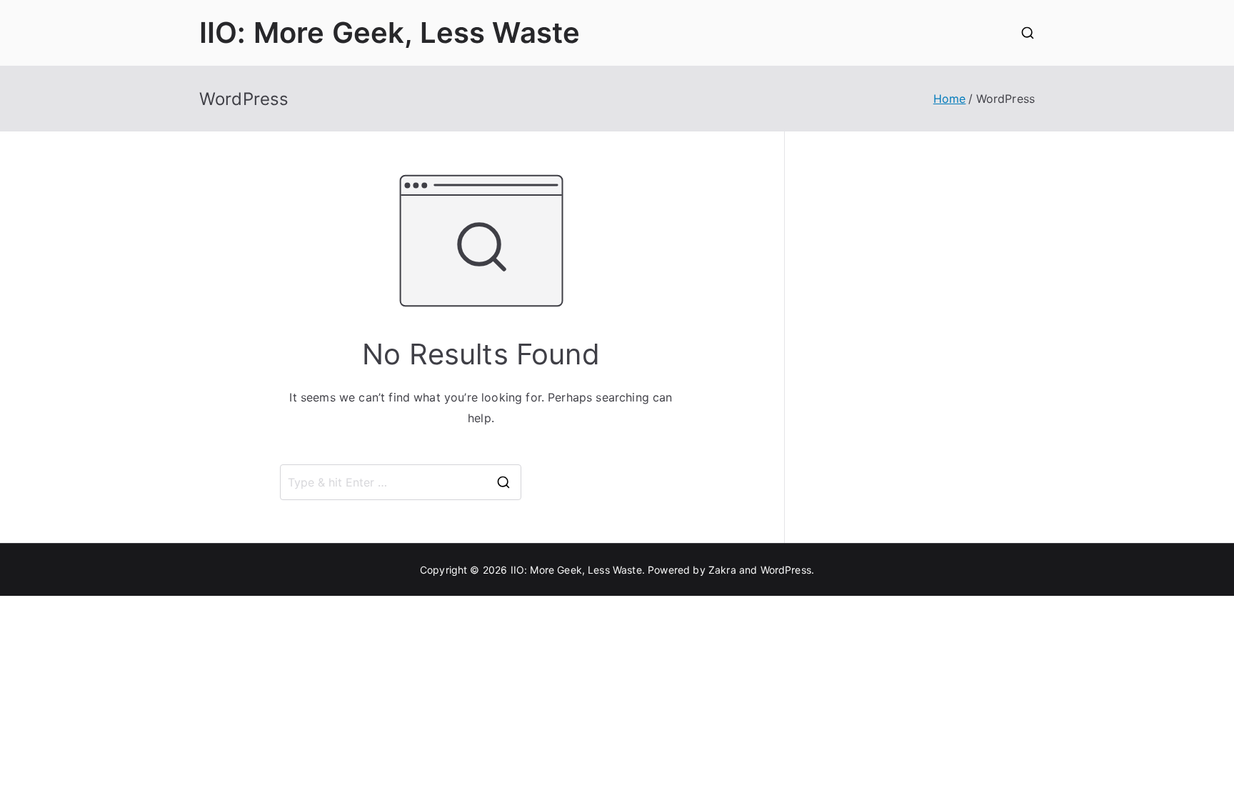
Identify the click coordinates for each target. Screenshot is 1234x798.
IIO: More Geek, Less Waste (389, 32)
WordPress (786, 570)
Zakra (722, 570)
